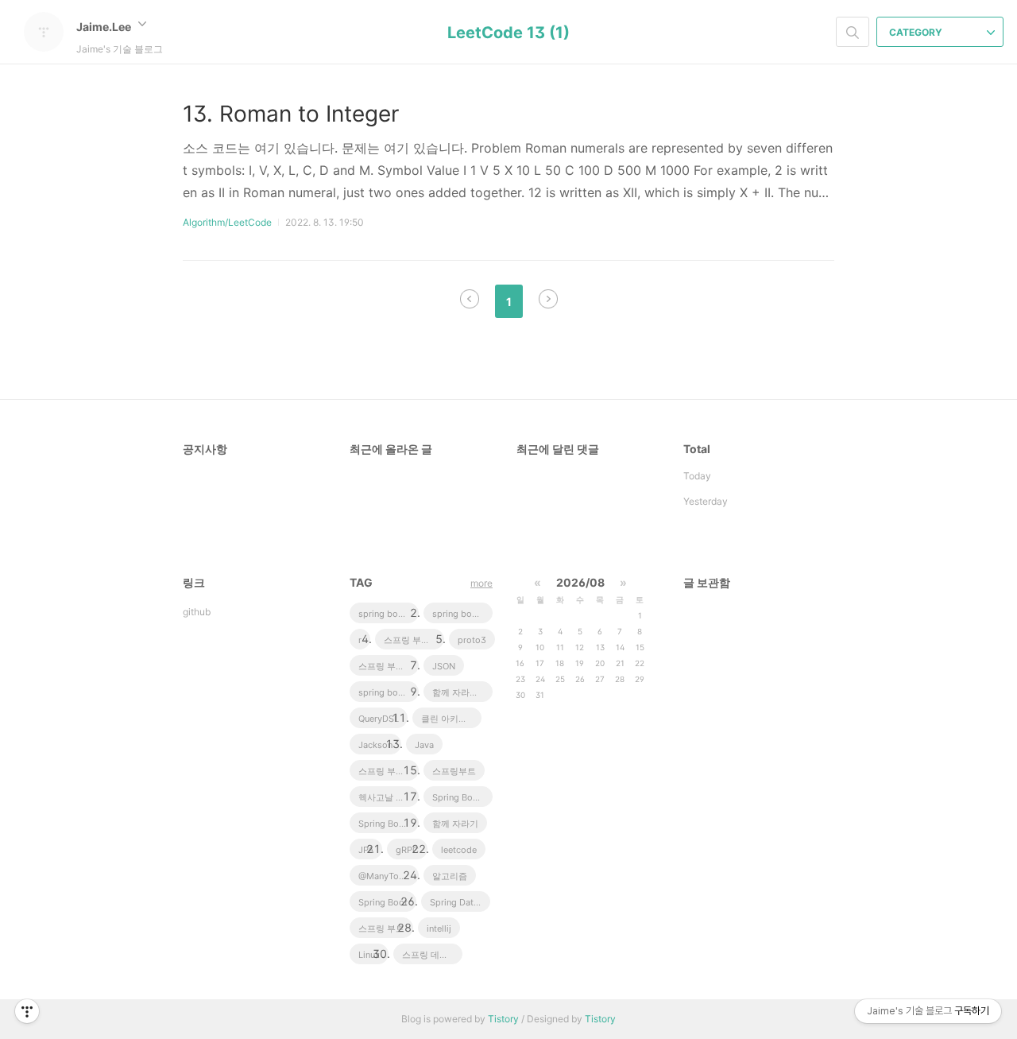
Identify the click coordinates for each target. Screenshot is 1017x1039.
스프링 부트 (381, 928)
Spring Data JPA (460, 902)
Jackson (375, 744)
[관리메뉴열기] (27, 1011)
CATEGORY (917, 32)
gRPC (407, 849)
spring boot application (388, 692)
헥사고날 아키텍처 (388, 797)
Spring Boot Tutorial (388, 823)
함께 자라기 (455, 823)
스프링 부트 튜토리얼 (414, 639)
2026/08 (580, 582)
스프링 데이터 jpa (432, 954)
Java (424, 744)
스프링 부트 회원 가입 (388, 666)
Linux (369, 954)
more (481, 583)
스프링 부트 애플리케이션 (388, 771)
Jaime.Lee (104, 26)
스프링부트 (454, 771)
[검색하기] (852, 31)
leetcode (459, 849)
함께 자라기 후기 (462, 692)
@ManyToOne (386, 876)
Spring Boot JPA (462, 797)
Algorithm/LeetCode (227, 222)
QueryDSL (378, 718)
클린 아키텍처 (448, 718)
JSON (443, 666)
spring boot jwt (462, 613)
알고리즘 (449, 876)
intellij (439, 928)
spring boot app (388, 613)
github (197, 612)
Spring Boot (383, 902)
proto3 (472, 639)
